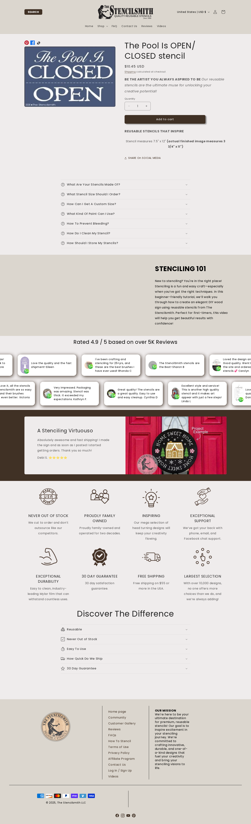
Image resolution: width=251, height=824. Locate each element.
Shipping (130, 71)
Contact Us (117, 765)
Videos (113, 776)
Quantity (130, 98)
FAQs (112, 735)
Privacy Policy (119, 753)
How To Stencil (119, 741)
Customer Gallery (122, 723)
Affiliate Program (121, 759)
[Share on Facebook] (32, 43)
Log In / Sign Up (120, 770)
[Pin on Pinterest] (26, 43)
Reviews (114, 729)
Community (117, 717)
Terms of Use (118, 747)
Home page (117, 712)
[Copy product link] (38, 43)
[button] (33, 12)
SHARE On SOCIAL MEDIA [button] (144, 158)
